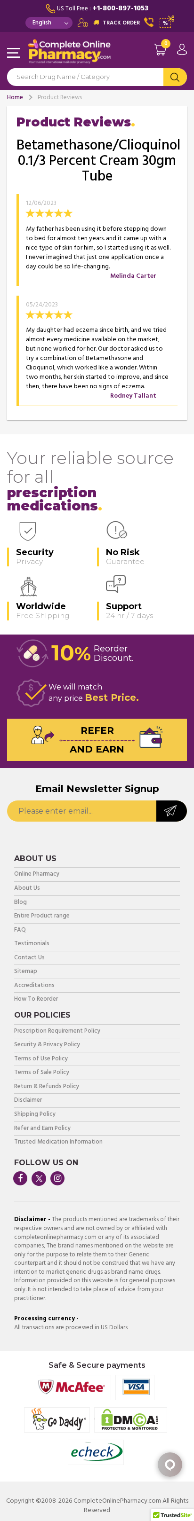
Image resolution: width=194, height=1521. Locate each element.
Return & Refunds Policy (46, 1086)
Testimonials (31, 944)
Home (15, 97)
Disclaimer (28, 1100)
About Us (27, 888)
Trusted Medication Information (58, 1142)
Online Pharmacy (36, 874)
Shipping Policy (35, 1114)
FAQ (20, 930)
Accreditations (34, 985)
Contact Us (29, 958)
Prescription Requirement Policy (57, 1031)
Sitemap (25, 971)
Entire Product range (42, 916)
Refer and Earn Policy (42, 1128)
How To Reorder (36, 999)
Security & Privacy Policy (47, 1045)
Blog (20, 902)
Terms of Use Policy (41, 1059)
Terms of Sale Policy (41, 1072)
